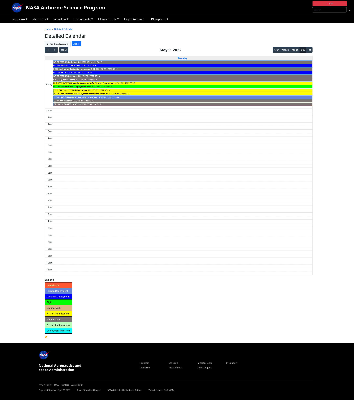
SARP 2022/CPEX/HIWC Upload (73, 90)
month (285, 49)
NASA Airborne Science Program (65, 7)
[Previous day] (48, 50)
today (64, 49)
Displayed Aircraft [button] (59, 44)
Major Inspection (73, 62)
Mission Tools (106, 19)
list (309, 49)
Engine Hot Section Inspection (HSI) (79, 69)
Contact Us (169, 390)
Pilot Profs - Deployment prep (77, 86)
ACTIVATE (70, 65)
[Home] (18, 8)
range (295, 49)
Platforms (38, 19)
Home (48, 29)
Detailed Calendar (63, 29)
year (276, 49)
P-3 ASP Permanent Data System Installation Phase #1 (83, 93)
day (303, 49)
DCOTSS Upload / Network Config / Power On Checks (88, 83)
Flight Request (134, 19)
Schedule (59, 19)
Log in (330, 3)
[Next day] (54, 50)
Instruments (81, 19)
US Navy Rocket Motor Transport (81, 97)
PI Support (158, 19)
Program (18, 19)
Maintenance (71, 76)
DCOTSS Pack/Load (72, 104)
